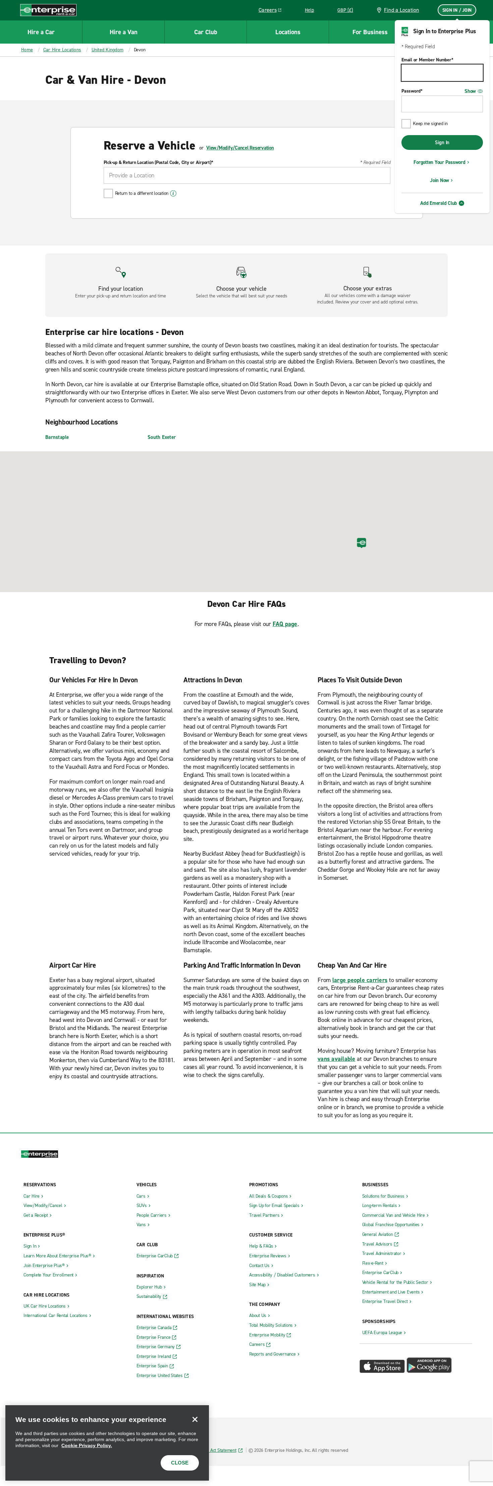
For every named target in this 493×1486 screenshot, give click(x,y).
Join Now (439, 180)
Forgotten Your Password (439, 162)
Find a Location (401, 9)
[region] (107, 1443)
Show (470, 91)
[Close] (195, 1419)
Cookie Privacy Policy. (86, 1445)
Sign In (442, 142)
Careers (272, 11)
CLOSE (179, 1463)
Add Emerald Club (438, 203)
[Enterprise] (48, 10)
